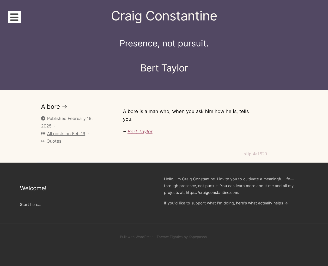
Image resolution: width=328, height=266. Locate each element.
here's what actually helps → (262, 203)
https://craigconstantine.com (212, 192)
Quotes (53, 141)
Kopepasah (198, 237)
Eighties (176, 237)
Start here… (30, 204)
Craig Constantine (164, 16)
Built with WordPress (136, 237)
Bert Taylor (140, 131)
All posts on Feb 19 (66, 133)
